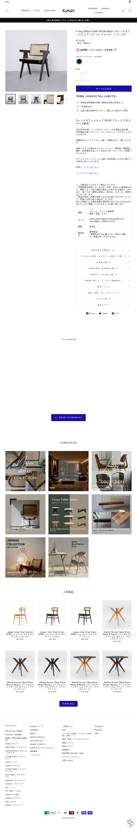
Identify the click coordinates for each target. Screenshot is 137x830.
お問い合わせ (67, 760)
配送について (104, 287)
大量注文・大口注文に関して (103, 274)
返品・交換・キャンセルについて (75, 739)
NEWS (32, 734)
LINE (97, 734)
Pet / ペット (10, 787)
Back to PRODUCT (70, 418)
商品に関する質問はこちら (103, 250)
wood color (89, 57)
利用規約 (65, 750)
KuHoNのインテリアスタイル (42, 748)
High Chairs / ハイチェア (15, 747)
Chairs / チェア (11, 744)
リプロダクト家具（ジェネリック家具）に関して (76, 735)
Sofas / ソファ (11, 762)
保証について (104, 305)
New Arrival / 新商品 (13, 731)
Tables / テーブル (12, 766)
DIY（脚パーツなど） (13, 791)
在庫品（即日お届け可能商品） (16, 739)
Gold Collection (36, 741)
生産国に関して (103, 262)
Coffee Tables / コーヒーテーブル (15, 770)
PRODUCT (26, 10)
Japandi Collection (38, 744)
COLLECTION (49, 10)
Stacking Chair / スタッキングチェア (16, 752)
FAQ (7, 2)
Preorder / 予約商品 (13, 735)
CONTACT (99, 13)
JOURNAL (105, 8)
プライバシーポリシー (71, 757)
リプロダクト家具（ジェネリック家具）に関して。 (104, 256)
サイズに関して (103, 299)
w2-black (79, 61)
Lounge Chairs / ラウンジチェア (16, 757)
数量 (78, 69)
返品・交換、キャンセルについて (103, 293)
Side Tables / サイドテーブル (15, 776)
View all (68, 704)
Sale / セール (10, 802)
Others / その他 (12, 795)
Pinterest (98, 730)
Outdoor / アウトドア (14, 784)
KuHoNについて (36, 726)
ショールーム (35, 755)
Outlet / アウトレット (14, 805)
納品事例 (33, 751)
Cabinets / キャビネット (15, 780)
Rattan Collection (37, 737)
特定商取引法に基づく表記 (73, 753)
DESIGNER (92, 8)
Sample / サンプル (13, 798)
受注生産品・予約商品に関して (103, 268)
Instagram (99, 726)
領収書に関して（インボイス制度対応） (104, 281)
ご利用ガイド (67, 726)
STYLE (37, 10)
